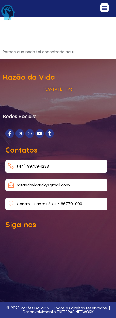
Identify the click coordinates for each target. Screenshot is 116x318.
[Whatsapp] (29, 133)
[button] (104, 7)
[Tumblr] (49, 133)
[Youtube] (39, 133)
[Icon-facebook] (9, 133)
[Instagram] (19, 133)
